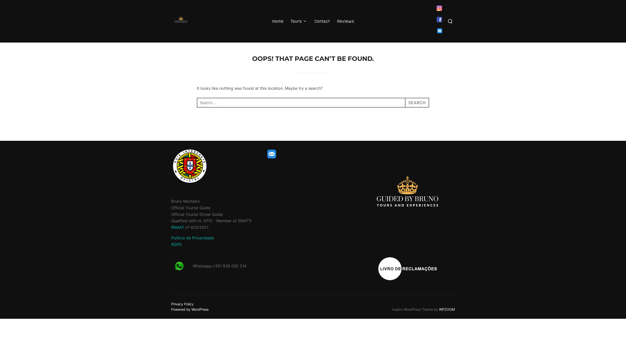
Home (277, 21)
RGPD (176, 244)
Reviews (345, 21)
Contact (322, 21)
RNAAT (177, 227)
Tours (296, 21)
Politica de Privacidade (192, 237)
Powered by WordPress (190, 309)
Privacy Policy (182, 304)
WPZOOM (447, 309)
